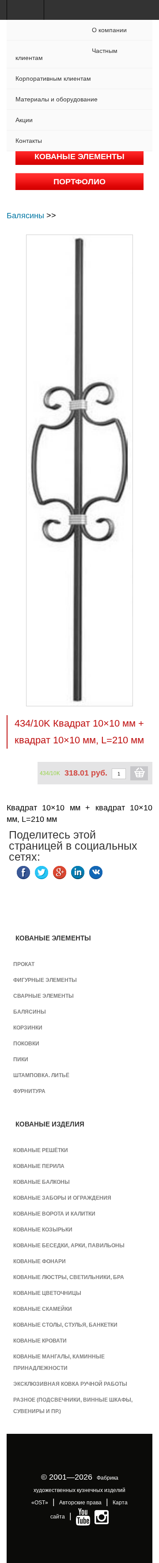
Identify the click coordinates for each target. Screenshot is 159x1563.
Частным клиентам (66, 54)
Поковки (26, 1044)
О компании (109, 30)
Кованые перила (38, 1166)
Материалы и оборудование (56, 99)
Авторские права (80, 1503)
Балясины (25, 215)
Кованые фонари (39, 1261)
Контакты (28, 140)
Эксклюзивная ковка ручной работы (70, 1384)
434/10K (50, 773)
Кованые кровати (40, 1341)
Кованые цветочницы (47, 1293)
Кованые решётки (40, 1150)
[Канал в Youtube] (83, 1517)
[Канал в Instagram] (102, 1517)
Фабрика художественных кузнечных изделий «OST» (78, 1490)
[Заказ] (139, 773)
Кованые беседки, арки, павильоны (69, 1245)
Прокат (23, 964)
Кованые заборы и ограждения (62, 1198)
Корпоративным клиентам (53, 78)
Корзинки (27, 1028)
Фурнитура (29, 1091)
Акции (24, 119)
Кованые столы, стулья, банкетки (65, 1325)
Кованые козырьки (42, 1230)
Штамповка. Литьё (41, 1075)
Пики (20, 1059)
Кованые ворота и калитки (54, 1214)
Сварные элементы (43, 996)
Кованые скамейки (42, 1309)
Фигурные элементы (45, 980)
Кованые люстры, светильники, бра (68, 1277)
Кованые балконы (41, 1182)
